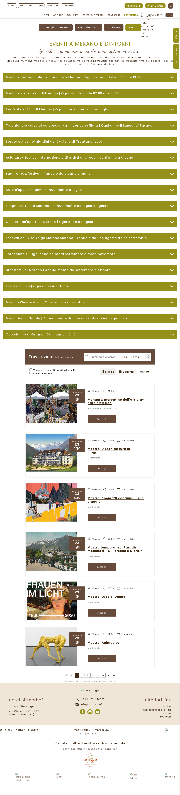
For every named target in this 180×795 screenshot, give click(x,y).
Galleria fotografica (157, 709)
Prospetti (165, 716)
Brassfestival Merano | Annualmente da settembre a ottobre (58, 270)
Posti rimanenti (176, 56)
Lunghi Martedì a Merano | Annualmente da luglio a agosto (57, 206)
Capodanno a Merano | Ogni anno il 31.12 (41, 334)
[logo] (90, 6)
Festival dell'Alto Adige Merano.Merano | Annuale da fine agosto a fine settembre (76, 238)
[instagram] (90, 711)
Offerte (176, 35)
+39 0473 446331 (92, 699)
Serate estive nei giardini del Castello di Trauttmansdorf (55, 142)
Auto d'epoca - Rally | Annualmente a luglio (44, 190)
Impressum (101, 730)
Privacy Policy (80, 730)
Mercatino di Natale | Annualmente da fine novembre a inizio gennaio (66, 318)
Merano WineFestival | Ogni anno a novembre (45, 302)
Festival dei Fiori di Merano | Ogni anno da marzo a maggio (57, 109)
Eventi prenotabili (43, 373)
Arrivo (167, 706)
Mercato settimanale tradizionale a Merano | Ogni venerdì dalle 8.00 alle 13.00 (73, 77)
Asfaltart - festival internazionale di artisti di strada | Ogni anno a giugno (69, 158)
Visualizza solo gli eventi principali (54, 370)
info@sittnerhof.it (93, 704)
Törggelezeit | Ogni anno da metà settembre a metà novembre (61, 254)
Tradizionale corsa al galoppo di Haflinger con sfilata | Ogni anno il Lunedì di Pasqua (79, 126)
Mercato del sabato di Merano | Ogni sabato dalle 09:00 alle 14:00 (62, 93)
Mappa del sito (90, 733)
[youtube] (97, 711)
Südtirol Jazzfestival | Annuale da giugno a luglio (48, 174)
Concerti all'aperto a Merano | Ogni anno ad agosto (51, 222)
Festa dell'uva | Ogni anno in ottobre (37, 286)
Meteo (167, 713)
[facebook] (82, 711)
